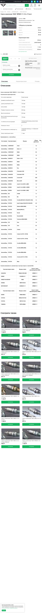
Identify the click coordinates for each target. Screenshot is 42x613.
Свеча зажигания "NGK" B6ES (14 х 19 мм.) (31, 352)
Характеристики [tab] (21, 81)
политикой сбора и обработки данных (9, 608)
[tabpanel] (21, 197)
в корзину (10, 335)
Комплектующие (15, 11)
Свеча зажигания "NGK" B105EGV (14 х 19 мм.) (10, 330)
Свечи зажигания (23, 11)
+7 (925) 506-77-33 (26, 1)
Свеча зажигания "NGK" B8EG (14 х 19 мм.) (31, 397)
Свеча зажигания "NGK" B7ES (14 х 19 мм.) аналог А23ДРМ (31, 374)
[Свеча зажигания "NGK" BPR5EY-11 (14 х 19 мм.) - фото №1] (9, 23)
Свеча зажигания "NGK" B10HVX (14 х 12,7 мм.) (10, 352)
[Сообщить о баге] (40, 2)
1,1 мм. (23, 133)
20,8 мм (23, 110)
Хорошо (3, 610)
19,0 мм (23, 103)
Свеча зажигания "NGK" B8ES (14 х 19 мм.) (31, 419)
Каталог (8, 11)
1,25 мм (23, 106)
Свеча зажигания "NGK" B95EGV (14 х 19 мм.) (31, 441)
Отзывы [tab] (37, 81)
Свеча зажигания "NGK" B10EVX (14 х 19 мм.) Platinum (31, 330)
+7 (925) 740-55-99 (17, 1)
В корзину (11, 74)
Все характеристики (23, 51)
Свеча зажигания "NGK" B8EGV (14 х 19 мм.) (10, 419)
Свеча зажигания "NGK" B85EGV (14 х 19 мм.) (10, 397)
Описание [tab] (4, 81)
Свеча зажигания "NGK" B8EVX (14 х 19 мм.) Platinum (10, 441)
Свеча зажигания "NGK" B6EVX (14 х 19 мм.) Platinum (10, 374)
